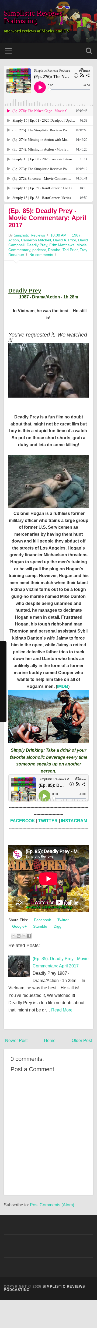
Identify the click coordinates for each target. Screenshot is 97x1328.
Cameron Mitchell (36, 240)
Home (50, 1040)
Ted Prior (70, 250)
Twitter (62, 920)
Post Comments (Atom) (52, 1205)
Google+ (19, 926)
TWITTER (48, 820)
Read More (61, 1010)
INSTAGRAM (74, 820)
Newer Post (16, 1040)
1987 (76, 235)
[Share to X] (23, 935)
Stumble (39, 926)
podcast (39, 250)
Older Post (82, 1040)
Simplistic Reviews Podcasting (33, 17)
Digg (57, 926)
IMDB (62, 686)
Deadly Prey (37, 245)
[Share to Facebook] (29, 935)
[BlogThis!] (18, 935)
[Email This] (13, 935)
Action (13, 240)
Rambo (54, 250)
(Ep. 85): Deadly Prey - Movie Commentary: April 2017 (47, 218)
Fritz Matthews (61, 245)
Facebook (42, 920)
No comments (41, 254)
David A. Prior (64, 240)
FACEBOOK (22, 820)
